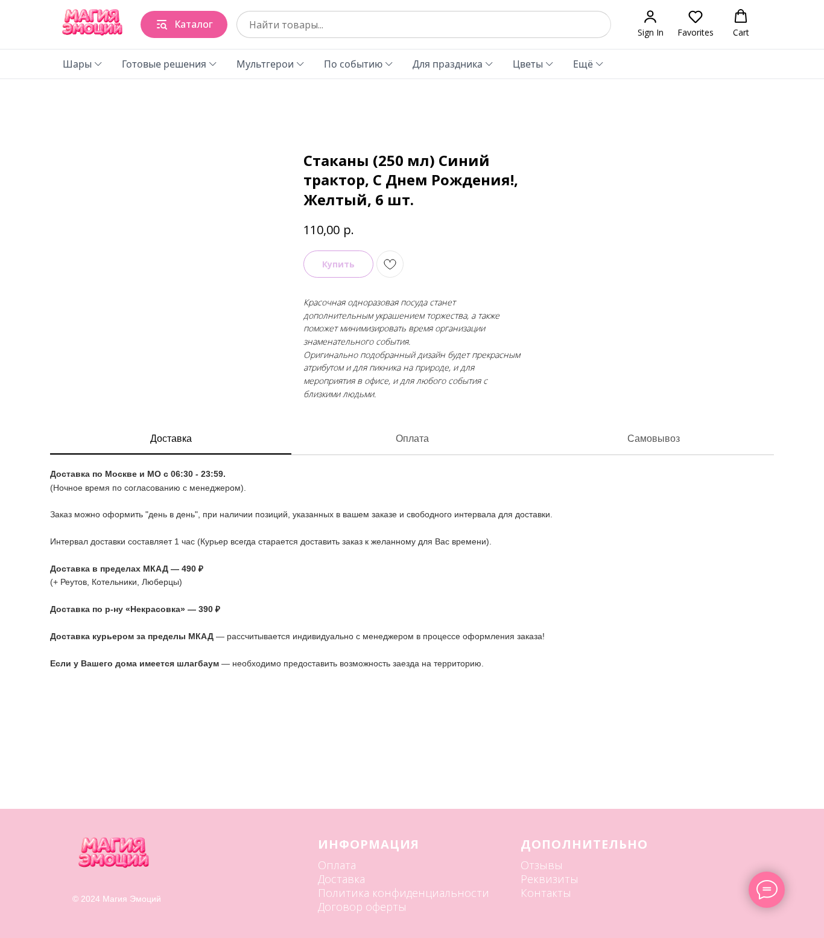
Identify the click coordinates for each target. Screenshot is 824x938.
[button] (651, 24)
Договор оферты (362, 906)
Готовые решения (164, 64)
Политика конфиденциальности (403, 892)
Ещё (583, 64)
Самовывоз (653, 438)
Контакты (546, 892)
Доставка (171, 438)
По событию (353, 64)
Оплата (412, 438)
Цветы (528, 64)
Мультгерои (265, 64)
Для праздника (448, 64)
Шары (77, 64)
